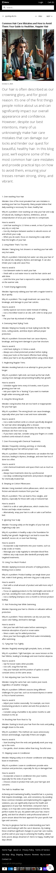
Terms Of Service (42, 850)
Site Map (5, 854)
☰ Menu (5, 2)
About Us (17, 850)
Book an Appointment (26, 867)
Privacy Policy (28, 850)
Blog (13, 854)
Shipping (19, 854)
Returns (27, 854)
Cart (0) (51, 2)
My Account (45, 854)
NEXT (49, 16)
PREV (40, 16)
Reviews (35, 854)
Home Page (7, 850)
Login (40, 2)
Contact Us (6, 859)
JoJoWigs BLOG (10, 16)
